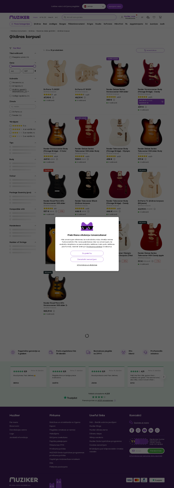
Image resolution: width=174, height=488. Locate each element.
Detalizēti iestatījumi (87, 259)
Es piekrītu (87, 253)
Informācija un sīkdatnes (87, 265)
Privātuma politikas (94, 246)
